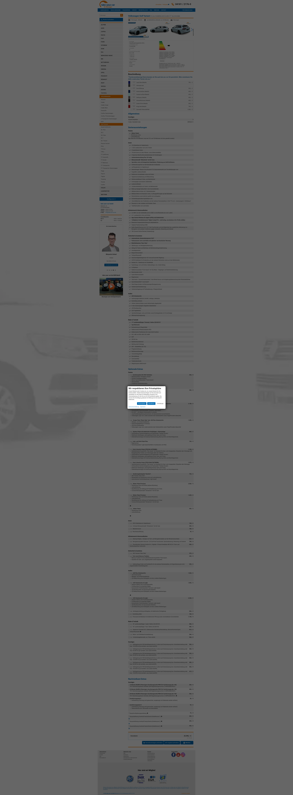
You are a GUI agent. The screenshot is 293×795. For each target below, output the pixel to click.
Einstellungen (160, 403)
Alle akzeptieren (141, 403)
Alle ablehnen (151, 403)
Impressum (142, 406)
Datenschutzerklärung (133, 406)
